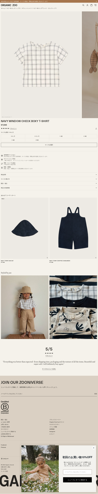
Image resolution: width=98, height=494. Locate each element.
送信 (95, 394)
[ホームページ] (41, 5)
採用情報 (51, 429)
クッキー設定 (4, 471)
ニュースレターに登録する (8, 431)
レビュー (51, 434)
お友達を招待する (6, 434)
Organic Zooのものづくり (56, 422)
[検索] (83, 5)
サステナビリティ (54, 424)
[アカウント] (87, 5)
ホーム (3, 8)
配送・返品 (4, 419)
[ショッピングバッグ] (91, 5)
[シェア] (96, 128)
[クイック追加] (47, 257)
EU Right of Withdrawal (7, 436)
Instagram (52, 431)
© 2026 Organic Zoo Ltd (7, 464)
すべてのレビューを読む (49, 369)
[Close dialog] (93, 448)
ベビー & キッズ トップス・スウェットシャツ (19, 8)
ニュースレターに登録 (7, 1)
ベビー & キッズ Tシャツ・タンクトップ (44, 8)
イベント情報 (53, 427)
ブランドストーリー (55, 419)
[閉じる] (96, 1)
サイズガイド (4, 429)
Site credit (3, 469)
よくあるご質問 (5, 422)
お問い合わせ (4, 424)
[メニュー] (95, 5)
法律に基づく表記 (5, 467)
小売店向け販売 (5, 427)
